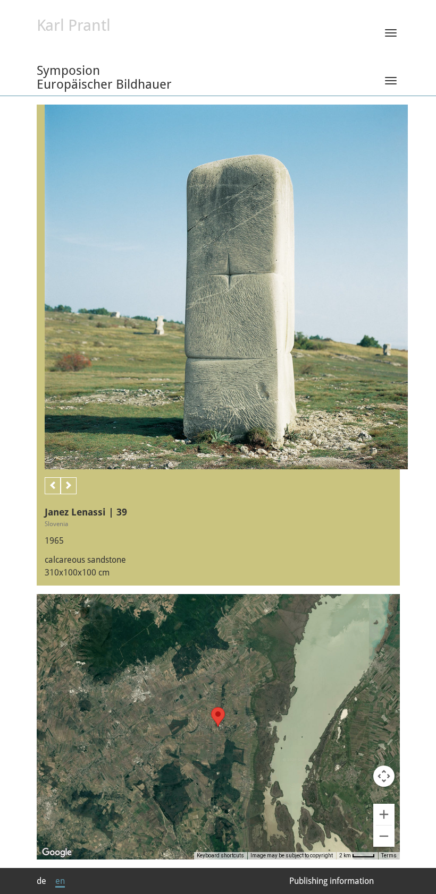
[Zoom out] (384, 836)
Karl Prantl (74, 25)
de (41, 881)
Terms (389, 855)
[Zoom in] (384, 814)
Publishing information (331, 881)
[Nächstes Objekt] (69, 485)
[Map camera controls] (384, 776)
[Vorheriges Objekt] (53, 485)
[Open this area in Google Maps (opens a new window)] (56, 852)
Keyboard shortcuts (220, 855)
